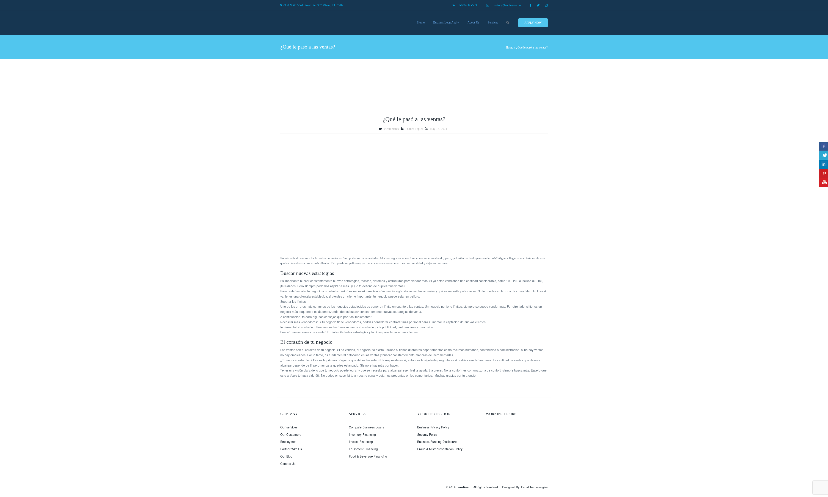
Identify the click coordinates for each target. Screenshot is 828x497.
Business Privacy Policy (433, 427)
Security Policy (427, 434)
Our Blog (286, 456)
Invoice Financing (361, 441)
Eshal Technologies (534, 487)
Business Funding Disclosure (437, 441)
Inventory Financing (362, 434)
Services (493, 22)
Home (421, 22)
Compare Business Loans (366, 427)
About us (473, 22)
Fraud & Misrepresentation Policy (440, 449)
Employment (288, 441)
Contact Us (287, 463)
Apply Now (533, 22)
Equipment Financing (363, 449)
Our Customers (290, 434)
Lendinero (464, 487)
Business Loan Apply (446, 22)
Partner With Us (291, 449)
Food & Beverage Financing (368, 456)
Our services (289, 427)
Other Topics (415, 128)
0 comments (391, 128)
